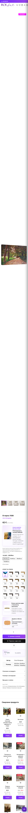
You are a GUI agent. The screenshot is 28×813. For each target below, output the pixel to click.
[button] (14, 645)
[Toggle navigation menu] (27, 5)
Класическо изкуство (16, 688)
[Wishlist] (19, 5)
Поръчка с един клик (15, 641)
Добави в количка (15, 636)
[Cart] (22, 5)
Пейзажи (9, 688)
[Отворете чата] (24, 809)
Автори (4, 688)
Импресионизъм (12, 686)
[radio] (6, 558)
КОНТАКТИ (5, 1)
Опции (7, 735)
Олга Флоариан (7, 518)
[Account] (24, 5)
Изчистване (5, 564)
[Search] (17, 5)
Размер (5, 555)
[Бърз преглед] (7, 716)
